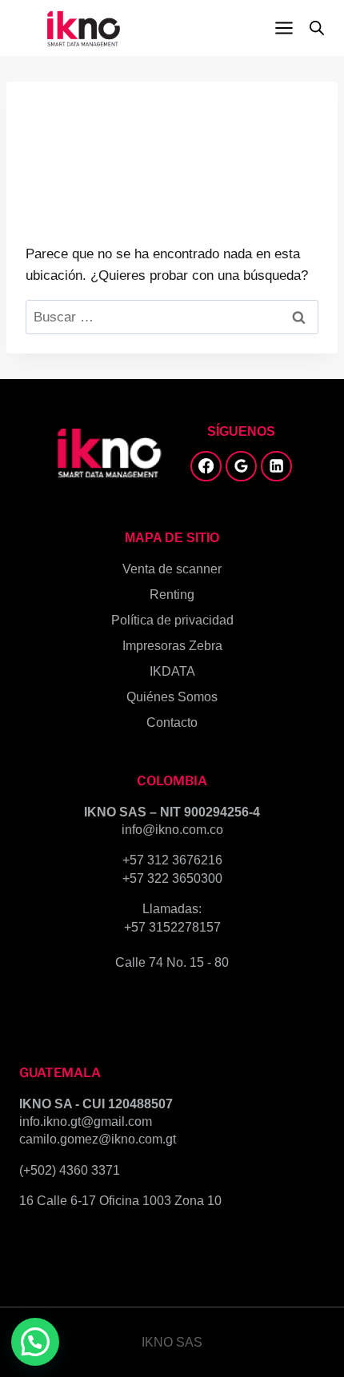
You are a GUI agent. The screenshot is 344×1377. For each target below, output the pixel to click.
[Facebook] (205, 466)
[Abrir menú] (283, 27)
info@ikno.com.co (172, 829)
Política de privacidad (172, 620)
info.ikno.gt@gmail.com (85, 1121)
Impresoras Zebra (172, 646)
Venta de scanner (172, 569)
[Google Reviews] (241, 466)
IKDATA (172, 671)
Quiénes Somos (172, 697)
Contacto (172, 722)
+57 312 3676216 (172, 860)
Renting (172, 594)
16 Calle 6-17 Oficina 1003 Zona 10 (120, 1200)
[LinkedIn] (276, 466)
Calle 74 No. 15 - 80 (172, 962)
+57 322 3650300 (172, 878)
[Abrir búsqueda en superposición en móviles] (317, 28)
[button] (35, 1342)
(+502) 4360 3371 (69, 1170)
